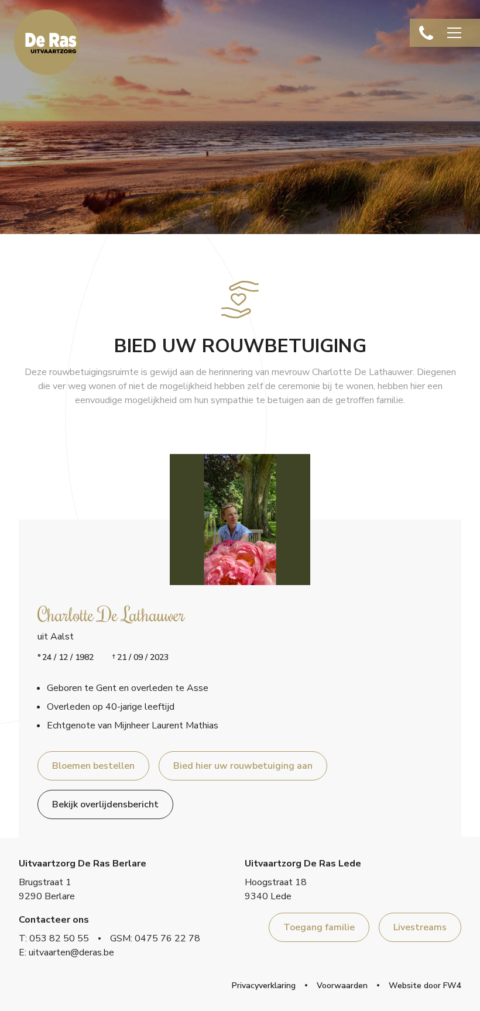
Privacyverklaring (264, 985)
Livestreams (420, 927)
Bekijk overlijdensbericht (105, 804)
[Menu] (454, 33)
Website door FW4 (425, 985)
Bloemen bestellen (93, 765)
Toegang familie (319, 927)
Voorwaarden (342, 985)
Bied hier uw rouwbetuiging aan (243, 765)
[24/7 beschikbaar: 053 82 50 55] (426, 33)
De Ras (47, 42)
